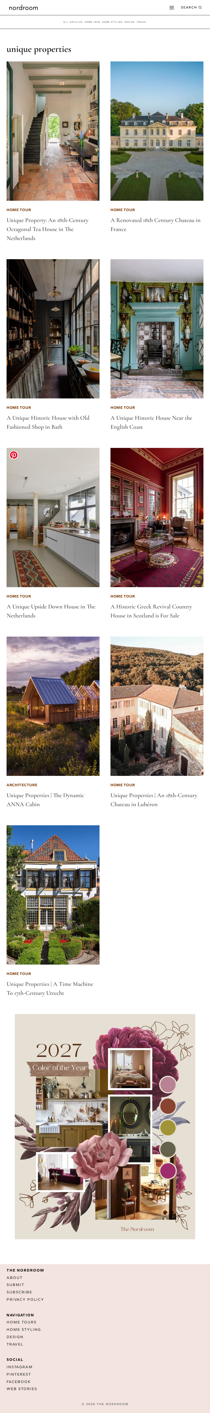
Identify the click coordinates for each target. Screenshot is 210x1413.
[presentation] (53, 131)
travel (142, 22)
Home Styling (112, 22)
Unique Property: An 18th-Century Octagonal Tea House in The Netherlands (47, 229)
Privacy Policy (25, 1299)
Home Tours (22, 1322)
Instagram (20, 1367)
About (15, 1277)
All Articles (73, 22)
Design (15, 1337)
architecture (22, 785)
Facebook (19, 1381)
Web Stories (22, 1389)
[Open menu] (172, 7)
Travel (15, 1344)
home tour (92, 22)
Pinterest (19, 1374)
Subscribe (19, 1292)
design (130, 22)
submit (15, 1284)
